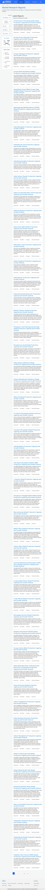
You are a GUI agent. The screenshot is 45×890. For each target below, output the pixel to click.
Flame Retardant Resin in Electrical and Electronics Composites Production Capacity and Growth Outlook (26, 667)
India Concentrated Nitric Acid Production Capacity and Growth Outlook (27, 193)
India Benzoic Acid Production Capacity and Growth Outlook (26, 145)
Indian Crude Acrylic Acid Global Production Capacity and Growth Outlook (27, 754)
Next (24, 873)
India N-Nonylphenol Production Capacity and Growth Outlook (27, 736)
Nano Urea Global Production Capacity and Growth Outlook (28, 805)
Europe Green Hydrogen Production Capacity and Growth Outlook (26, 38)
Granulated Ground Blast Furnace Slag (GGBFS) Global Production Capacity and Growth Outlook (27, 91)
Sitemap (9, 885)
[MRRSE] (6, 2)
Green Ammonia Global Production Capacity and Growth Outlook (25, 686)
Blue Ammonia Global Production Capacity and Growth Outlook (28, 513)
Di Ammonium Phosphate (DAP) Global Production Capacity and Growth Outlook (27, 22)
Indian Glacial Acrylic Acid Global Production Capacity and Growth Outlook (27, 771)
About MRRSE (36, 883)
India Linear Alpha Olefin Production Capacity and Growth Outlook (26, 228)
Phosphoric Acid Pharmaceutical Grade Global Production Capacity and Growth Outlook (27, 328)
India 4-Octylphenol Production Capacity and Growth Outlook (27, 702)
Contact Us (34, 2)
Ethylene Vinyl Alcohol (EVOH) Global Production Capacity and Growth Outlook (27, 632)
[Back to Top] (42, 880)
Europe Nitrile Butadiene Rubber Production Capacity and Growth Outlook (27, 72)
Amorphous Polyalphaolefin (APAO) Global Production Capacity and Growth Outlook (27, 496)
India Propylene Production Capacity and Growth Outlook (27, 262)
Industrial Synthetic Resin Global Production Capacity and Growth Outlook (27, 787)
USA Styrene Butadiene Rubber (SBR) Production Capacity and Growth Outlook (27, 463)
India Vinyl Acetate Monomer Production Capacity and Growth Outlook (27, 295)
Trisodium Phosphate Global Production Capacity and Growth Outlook (27, 431)
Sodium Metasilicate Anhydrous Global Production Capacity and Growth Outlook (27, 380)
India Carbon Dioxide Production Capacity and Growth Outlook (27, 177)
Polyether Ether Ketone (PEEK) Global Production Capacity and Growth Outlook (27, 856)
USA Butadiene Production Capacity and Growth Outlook (27, 447)
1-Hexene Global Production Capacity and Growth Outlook (27, 480)
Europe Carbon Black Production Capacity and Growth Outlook (27, 649)
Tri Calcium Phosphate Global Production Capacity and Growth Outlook (27, 414)
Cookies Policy (27, 883)
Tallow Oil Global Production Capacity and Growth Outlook (27, 398)
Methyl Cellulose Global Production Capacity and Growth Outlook (25, 311)
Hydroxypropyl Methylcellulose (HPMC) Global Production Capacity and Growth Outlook (27, 109)
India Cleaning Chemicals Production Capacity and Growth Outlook (26, 719)
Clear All (9, 15)
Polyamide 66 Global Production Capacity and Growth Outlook (27, 838)
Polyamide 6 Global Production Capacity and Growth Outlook (27, 821)
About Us (28, 2)
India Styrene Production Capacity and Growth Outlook (26, 278)
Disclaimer (4, 883)
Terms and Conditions (12, 883)
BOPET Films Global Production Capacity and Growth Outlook (27, 529)
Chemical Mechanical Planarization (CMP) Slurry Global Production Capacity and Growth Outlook (27, 564)
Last (27, 873)
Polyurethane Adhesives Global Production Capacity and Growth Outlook (27, 363)
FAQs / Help (4, 885)
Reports (21, 2)
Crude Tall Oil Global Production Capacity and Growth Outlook (27, 599)
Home (15, 2)
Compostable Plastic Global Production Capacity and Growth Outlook (26, 582)
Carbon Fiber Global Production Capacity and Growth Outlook (27, 547)
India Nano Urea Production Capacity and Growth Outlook (27, 245)
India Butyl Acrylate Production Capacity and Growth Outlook (27, 162)
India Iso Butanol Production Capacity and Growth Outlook (27, 211)
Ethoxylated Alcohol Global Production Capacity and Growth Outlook (26, 616)
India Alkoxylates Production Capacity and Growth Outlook (27, 128)
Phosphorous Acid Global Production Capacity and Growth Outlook (26, 346)
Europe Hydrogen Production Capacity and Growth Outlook (26, 54)
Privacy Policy (20, 883)
